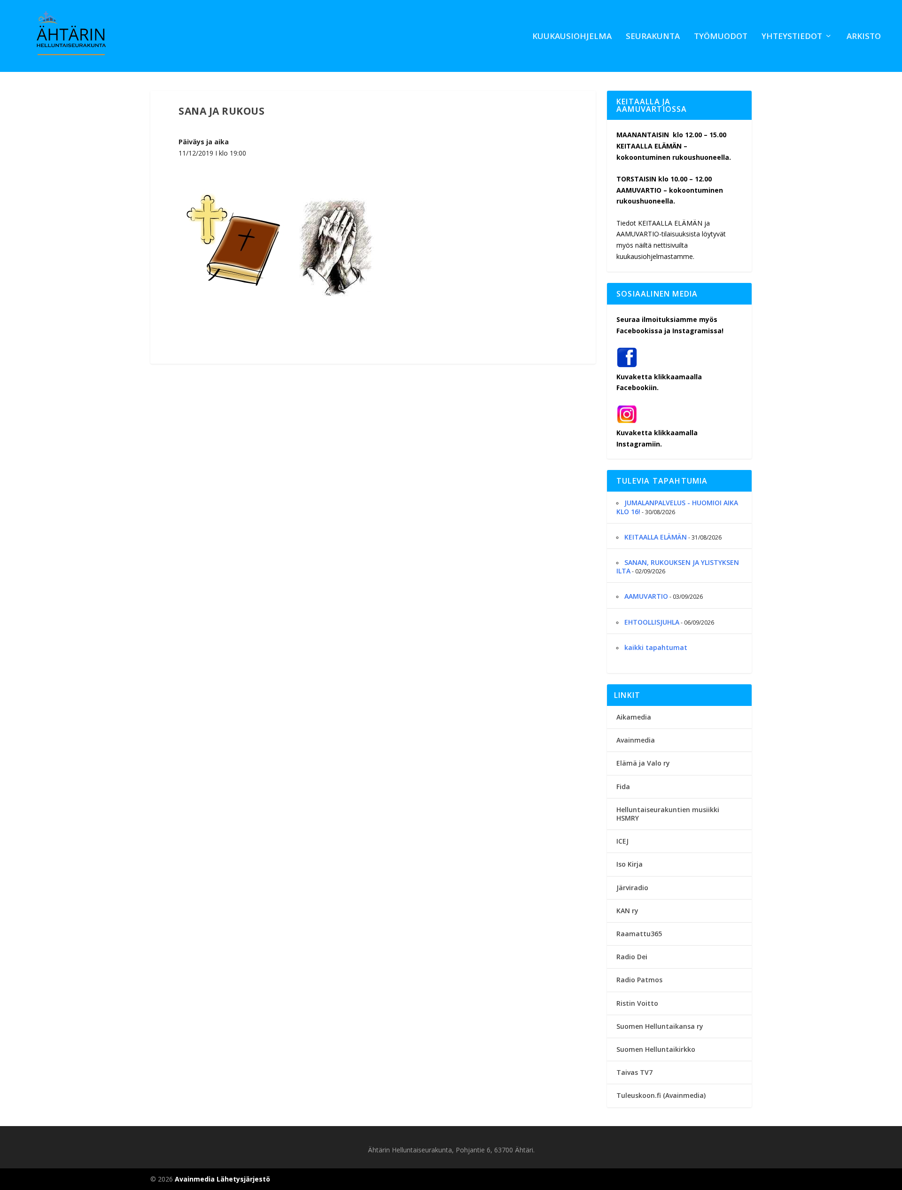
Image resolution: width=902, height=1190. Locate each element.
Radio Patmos (639, 979)
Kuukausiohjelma (572, 36)
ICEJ (622, 841)
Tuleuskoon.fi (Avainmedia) (661, 1095)
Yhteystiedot (792, 36)
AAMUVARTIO (646, 596)
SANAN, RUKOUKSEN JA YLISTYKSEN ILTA (677, 566)
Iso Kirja (629, 864)
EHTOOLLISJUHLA (651, 622)
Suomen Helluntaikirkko (655, 1049)
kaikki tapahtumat (655, 647)
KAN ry (627, 910)
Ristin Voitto (637, 1003)
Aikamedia (633, 716)
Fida (623, 786)
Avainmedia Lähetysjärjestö (222, 1178)
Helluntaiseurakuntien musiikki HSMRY (667, 813)
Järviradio (632, 887)
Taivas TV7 (634, 1072)
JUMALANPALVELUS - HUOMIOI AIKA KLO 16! (677, 507)
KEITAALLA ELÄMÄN (655, 536)
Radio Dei (631, 956)
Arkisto (864, 36)
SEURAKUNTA (653, 36)
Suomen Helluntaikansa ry (659, 1026)
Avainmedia (635, 740)
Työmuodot (720, 36)
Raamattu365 (639, 933)
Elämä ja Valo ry (643, 763)
